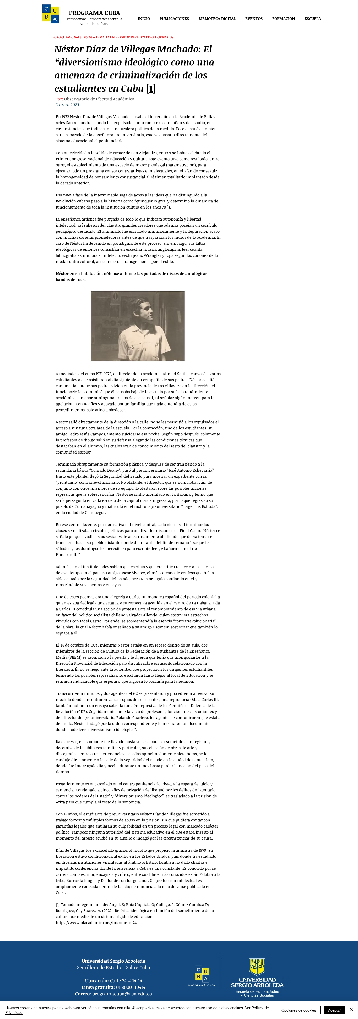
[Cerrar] (352, 1010)
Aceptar (334, 1010)
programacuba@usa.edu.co (122, 993)
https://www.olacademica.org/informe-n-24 (96, 922)
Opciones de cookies (298, 1010)
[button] (174, 16)
